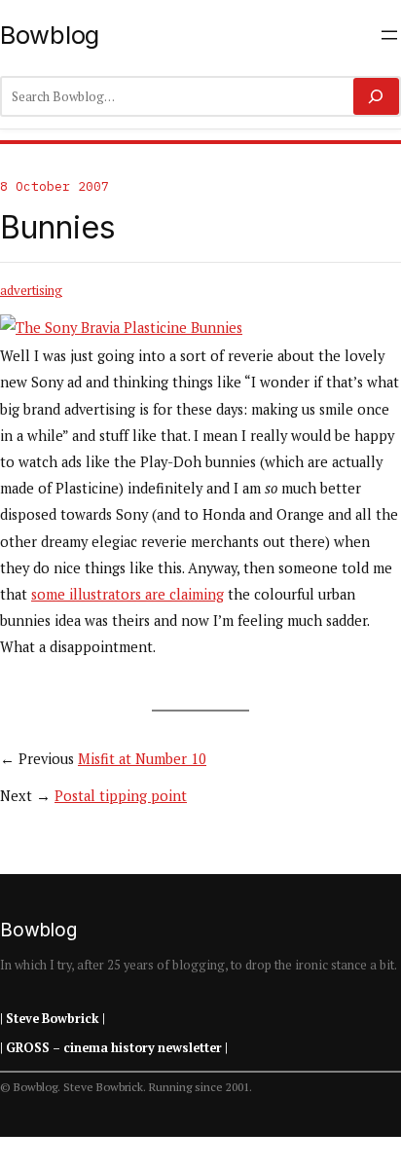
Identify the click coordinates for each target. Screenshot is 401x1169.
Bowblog (49, 34)
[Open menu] (389, 35)
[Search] (376, 96)
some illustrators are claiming (127, 594)
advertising (31, 290)
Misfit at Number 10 (142, 758)
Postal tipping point (121, 795)
